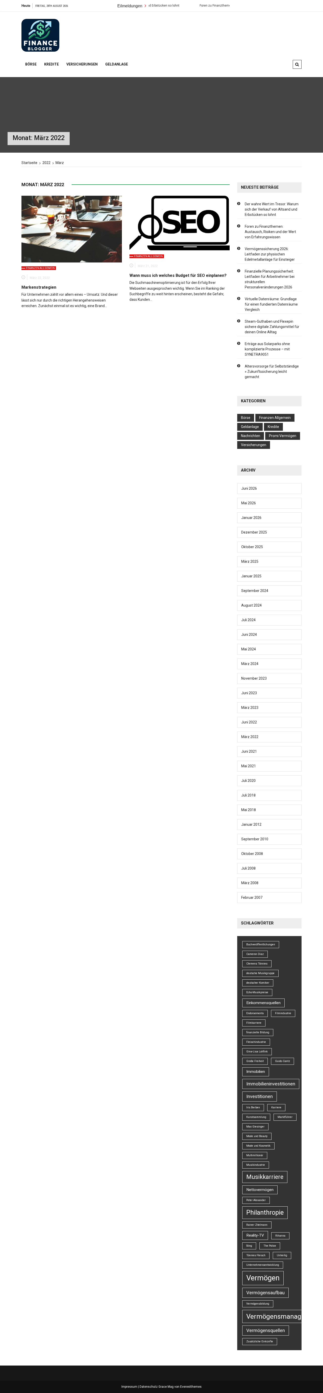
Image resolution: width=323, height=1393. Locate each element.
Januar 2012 (251, 824)
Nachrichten (250, 436)
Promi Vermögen (282, 436)
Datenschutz (149, 1386)
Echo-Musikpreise (257, 992)
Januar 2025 (251, 576)
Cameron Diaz (255, 954)
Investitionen (259, 1096)
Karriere (276, 1107)
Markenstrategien (38, 287)
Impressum (129, 1386)
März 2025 (249, 561)
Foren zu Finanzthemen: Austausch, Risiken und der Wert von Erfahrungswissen (270, 231)
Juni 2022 (249, 722)
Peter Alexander (256, 1200)
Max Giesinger (255, 1126)
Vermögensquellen (265, 1330)
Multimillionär (254, 1155)
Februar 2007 (251, 898)
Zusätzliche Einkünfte (259, 1341)
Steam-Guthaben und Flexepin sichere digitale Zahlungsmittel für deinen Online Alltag (272, 326)
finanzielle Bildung (257, 1032)
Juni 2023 (249, 693)
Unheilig (282, 1255)
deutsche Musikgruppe (260, 973)
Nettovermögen (260, 1189)
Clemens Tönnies (256, 963)
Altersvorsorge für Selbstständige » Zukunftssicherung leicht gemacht (272, 371)
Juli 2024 (248, 620)
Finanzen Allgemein (40, 268)
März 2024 (249, 664)
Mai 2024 (248, 649)
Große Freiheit (255, 1061)
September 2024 (254, 591)
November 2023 (254, 678)
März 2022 (249, 737)
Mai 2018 (248, 810)
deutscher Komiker (257, 982)
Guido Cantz (282, 1061)
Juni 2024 (249, 635)
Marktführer (285, 1117)
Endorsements (255, 1013)
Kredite (51, 64)
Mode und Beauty (256, 1136)
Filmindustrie (283, 1013)
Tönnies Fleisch (255, 1255)
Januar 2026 (251, 518)
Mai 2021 (248, 766)
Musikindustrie (255, 1165)
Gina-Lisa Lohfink (257, 1051)
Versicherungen (82, 64)
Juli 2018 (248, 795)
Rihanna (280, 1235)
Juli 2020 (248, 781)
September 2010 (254, 839)
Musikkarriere (264, 1176)
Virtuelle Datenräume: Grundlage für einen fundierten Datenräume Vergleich (271, 304)
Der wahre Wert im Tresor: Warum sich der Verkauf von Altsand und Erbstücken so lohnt (272, 209)
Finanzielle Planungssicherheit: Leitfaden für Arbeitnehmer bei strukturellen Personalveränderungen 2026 (269, 279)
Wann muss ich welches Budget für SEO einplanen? (178, 275)
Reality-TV (255, 1235)
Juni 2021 (249, 751)
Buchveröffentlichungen (260, 944)
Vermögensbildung (257, 1303)
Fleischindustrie (256, 1042)
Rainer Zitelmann (256, 1224)
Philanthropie (265, 1212)
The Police (269, 1245)
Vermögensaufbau (265, 1293)
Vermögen (263, 1278)
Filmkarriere (253, 1022)
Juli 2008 (248, 868)
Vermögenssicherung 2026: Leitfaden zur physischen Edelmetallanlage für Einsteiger (270, 254)
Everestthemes (191, 1386)
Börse (31, 64)
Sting (249, 1245)
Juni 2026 (249, 488)
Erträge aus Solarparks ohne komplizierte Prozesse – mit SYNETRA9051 (267, 349)
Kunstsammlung (256, 1117)
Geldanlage (116, 64)
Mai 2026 (248, 503)
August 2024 (251, 605)
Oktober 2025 (252, 547)
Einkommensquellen (263, 1003)
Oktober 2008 (252, 854)
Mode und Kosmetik (258, 1145)
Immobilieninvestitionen (270, 1084)
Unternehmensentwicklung (262, 1265)
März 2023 (249, 708)
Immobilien (255, 1071)
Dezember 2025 (254, 532)
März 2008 (249, 883)
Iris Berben (253, 1107)
